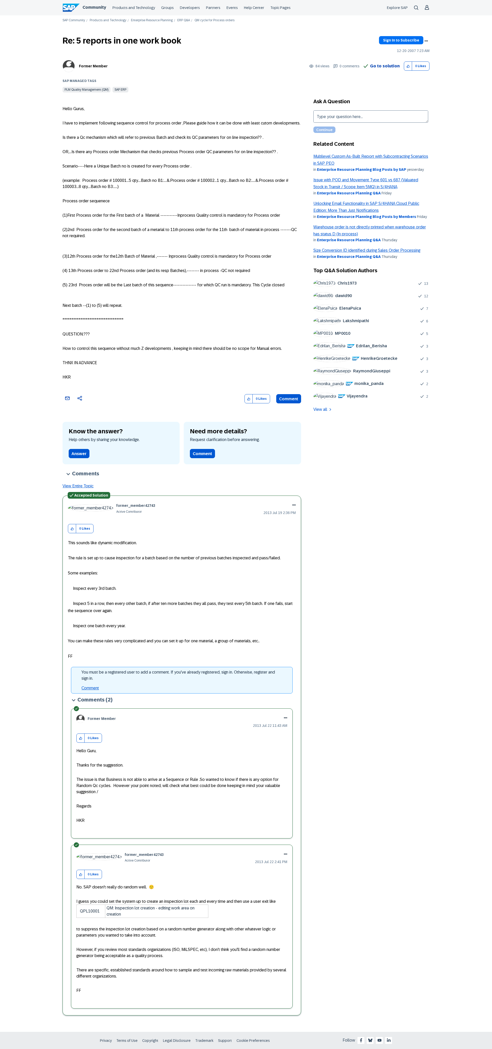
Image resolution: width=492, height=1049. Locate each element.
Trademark (204, 1040)
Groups (167, 8)
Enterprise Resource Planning (152, 20)
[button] (408, 66)
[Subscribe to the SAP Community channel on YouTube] (379, 1040)
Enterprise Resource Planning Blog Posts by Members (366, 217)
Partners (213, 8)
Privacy (106, 1040)
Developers (190, 8)
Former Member (93, 66)
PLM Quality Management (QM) (86, 89)
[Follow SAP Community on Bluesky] (370, 1040)
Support (225, 1040)
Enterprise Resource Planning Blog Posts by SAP (361, 169)
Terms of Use (127, 1040)
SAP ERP (120, 89)
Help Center (254, 8)
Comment (288, 399)
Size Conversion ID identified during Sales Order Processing (366, 250)
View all (320, 409)
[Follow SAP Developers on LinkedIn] (389, 1040)
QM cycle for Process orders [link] (214, 20)
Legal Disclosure (177, 1040)
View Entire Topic (78, 486)
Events (232, 8)
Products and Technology (133, 8)
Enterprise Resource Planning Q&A (349, 193)
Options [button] (426, 41)
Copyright (150, 1040)
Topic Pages (280, 8)
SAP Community (74, 20)
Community (94, 7)
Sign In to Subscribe (401, 40)
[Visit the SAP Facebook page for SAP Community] (361, 1040)
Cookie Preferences (253, 1040)
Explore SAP (397, 8)
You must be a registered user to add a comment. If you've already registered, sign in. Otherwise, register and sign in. (178, 675)
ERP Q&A (183, 20)
